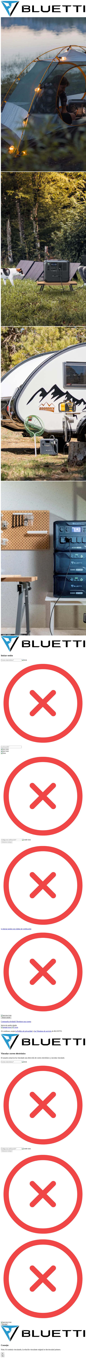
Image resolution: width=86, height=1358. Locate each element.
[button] (7, 842)
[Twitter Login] (14, 1027)
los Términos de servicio (42, 1031)
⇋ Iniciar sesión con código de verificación (16, 929)
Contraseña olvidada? (9, 1021)
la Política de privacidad (23, 1031)
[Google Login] (6, 1027)
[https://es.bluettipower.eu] (43, 16)
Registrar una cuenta (24, 1021)
